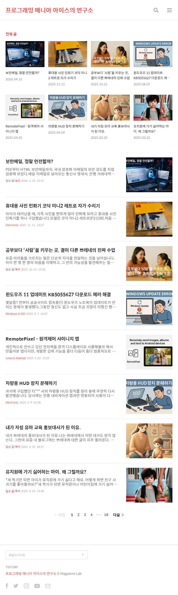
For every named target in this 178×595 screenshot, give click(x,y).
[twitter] (16, 586)
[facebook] (7, 586)
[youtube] (37, 586)
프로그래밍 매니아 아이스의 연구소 (49, 10)
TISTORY (12, 567)
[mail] (47, 586)
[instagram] (26, 586)
